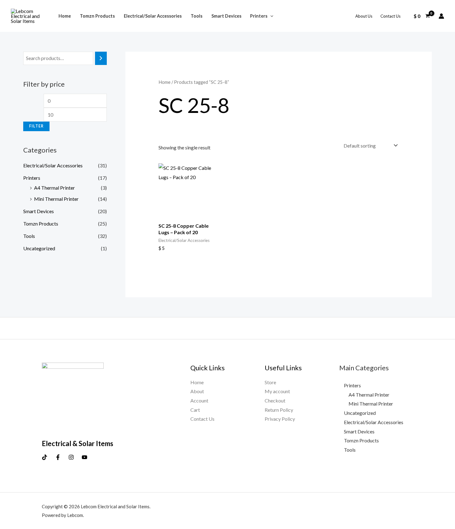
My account (277, 391)
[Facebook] (58, 457)
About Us (363, 16)
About (197, 391)
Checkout (275, 400)
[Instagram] (71, 457)
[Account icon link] (441, 16)
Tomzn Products (97, 16)
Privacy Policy (280, 419)
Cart (195, 410)
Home (64, 16)
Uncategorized (39, 248)
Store (270, 382)
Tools (196, 16)
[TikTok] (44, 457)
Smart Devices (226, 16)
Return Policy (279, 410)
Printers (258, 16)
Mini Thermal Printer (56, 199)
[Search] (101, 58)
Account (199, 400)
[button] (270, 16)
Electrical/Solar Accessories (153, 16)
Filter (36, 126)
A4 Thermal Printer (54, 188)
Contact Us (390, 16)
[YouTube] (84, 457)
